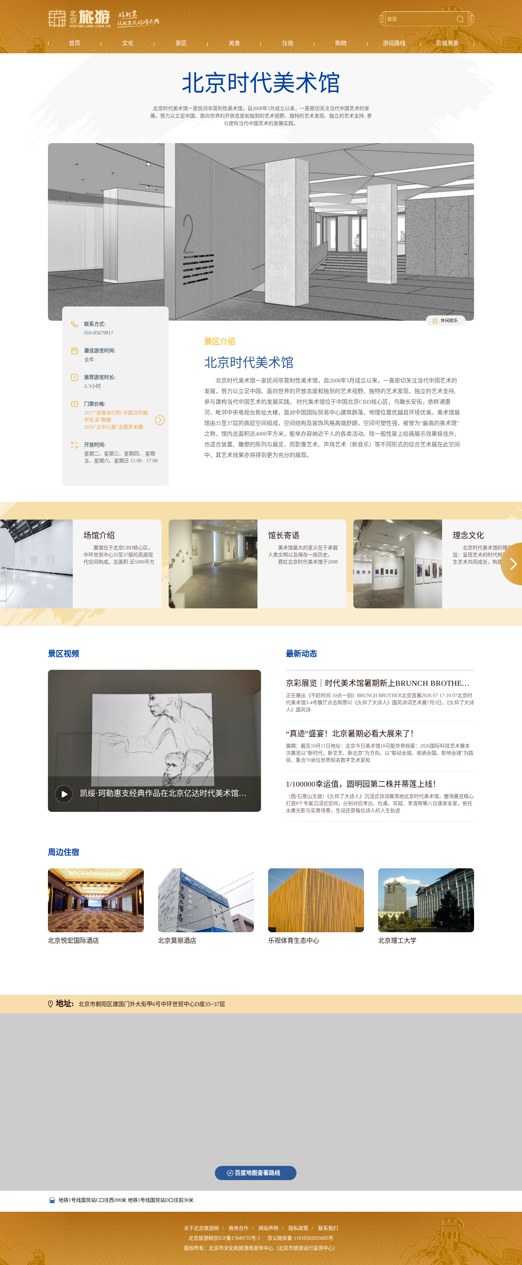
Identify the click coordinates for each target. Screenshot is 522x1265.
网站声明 (268, 1228)
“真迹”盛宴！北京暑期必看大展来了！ (352, 733)
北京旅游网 (103, 19)
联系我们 (328, 1228)
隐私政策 (298, 1228)
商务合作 (239, 1228)
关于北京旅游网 (201, 1228)
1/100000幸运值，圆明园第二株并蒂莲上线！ (363, 784)
